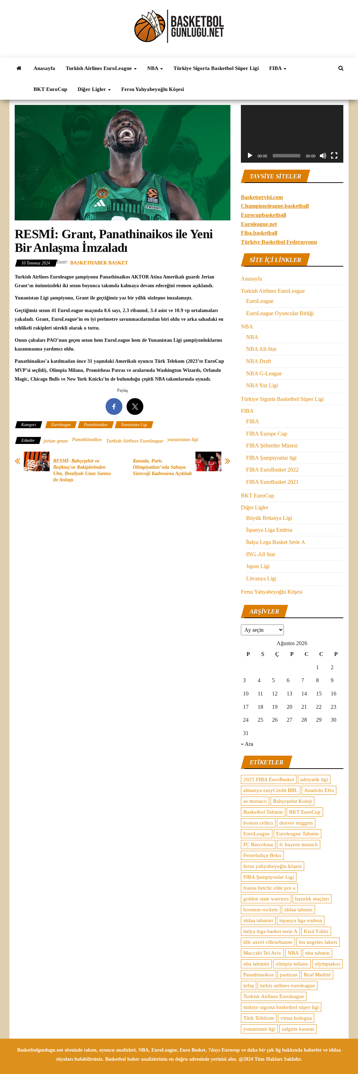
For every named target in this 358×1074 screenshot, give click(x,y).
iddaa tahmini (258, 920)
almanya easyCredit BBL (270, 790)
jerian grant (56, 441)
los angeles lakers (318, 942)
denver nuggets (296, 823)
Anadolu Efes (319, 790)
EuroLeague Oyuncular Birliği (280, 313)
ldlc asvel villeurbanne (268, 942)
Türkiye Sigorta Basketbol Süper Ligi (216, 68)
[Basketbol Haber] (18, 68)
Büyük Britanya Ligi (269, 518)
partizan (289, 974)
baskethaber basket (99, 263)
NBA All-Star (261, 349)
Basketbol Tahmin (263, 812)
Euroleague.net (259, 224)
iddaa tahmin (298, 909)
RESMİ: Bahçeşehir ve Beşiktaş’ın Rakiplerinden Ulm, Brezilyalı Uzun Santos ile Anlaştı (82, 470)
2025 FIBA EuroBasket (268, 779)
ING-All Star (260, 554)
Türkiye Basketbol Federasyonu (279, 242)
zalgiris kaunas (298, 1029)
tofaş (248, 985)
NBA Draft (258, 361)
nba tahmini (256, 964)
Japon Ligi (258, 566)
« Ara (247, 744)
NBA (153, 68)
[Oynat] (249, 155)
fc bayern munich (298, 844)
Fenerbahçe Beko (262, 855)
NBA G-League (264, 373)
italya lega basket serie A (270, 931)
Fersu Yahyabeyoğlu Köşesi (152, 89)
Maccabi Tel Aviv (262, 953)
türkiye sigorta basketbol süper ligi (281, 1007)
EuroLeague (259, 301)
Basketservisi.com (262, 197)
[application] (292, 134)
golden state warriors (266, 899)
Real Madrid (317, 974)
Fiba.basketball (259, 233)
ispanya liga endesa (300, 920)
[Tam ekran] (334, 155)
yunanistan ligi (182, 439)
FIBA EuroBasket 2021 (272, 482)
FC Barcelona (258, 844)
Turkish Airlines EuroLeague (99, 68)
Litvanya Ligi (261, 578)
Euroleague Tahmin (297, 833)
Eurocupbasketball (263, 215)
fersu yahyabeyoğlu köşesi (272, 866)
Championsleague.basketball (275, 206)
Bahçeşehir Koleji (292, 801)
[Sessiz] (323, 155)
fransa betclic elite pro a (269, 888)
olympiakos (327, 964)
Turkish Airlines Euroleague (134, 441)
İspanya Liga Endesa (269, 530)
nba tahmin (317, 953)
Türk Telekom (258, 1018)
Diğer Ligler (92, 89)
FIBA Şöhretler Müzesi (272, 445)
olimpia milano (291, 964)
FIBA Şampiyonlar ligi (271, 458)
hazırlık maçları (312, 899)
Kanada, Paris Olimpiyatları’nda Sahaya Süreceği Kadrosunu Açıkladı (162, 467)
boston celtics (258, 823)
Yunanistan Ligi (134, 424)
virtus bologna (296, 1018)
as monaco (255, 801)
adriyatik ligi (314, 779)
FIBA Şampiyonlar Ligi (268, 877)
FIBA (276, 68)
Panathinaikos (96, 424)
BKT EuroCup (50, 89)
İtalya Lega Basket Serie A (275, 542)
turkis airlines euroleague (287, 985)
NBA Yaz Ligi (262, 385)
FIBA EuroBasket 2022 (272, 470)
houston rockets (260, 909)
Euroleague (61, 424)
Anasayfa (44, 68)
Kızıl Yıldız (316, 931)
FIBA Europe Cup (266, 434)
